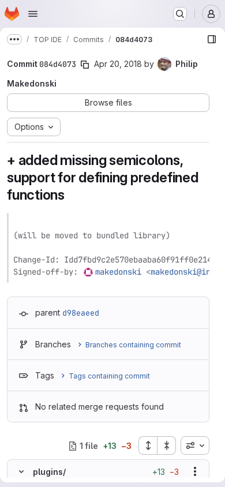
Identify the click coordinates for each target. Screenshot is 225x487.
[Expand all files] (147, 445)
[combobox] (195, 445)
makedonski (118, 272)
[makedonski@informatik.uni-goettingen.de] (88, 272)
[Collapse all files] (167, 445)
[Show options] (195, 471)
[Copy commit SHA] (85, 65)
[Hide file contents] (21, 471)
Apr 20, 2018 (118, 64)
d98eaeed (80, 313)
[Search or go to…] (180, 14)
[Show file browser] (211, 39)
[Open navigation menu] (33, 14)
